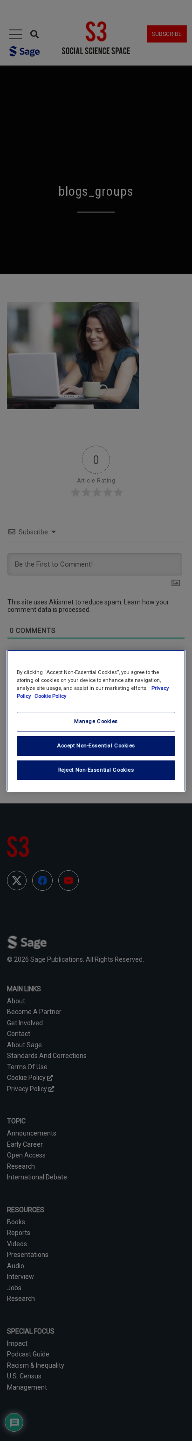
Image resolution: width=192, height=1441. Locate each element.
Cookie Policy (50, 696)
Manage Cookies (96, 721)
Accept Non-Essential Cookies (96, 745)
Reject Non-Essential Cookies (96, 770)
